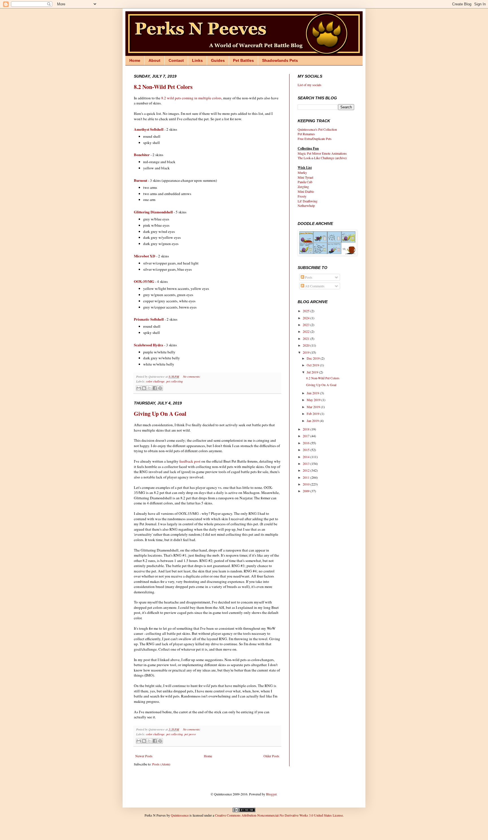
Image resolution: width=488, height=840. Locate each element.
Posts (308, 277)
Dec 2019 (314, 358)
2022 (306, 331)
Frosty (302, 196)
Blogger (271, 794)
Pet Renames (306, 134)
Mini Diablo (306, 191)
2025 (306, 311)
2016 (306, 443)
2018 (306, 429)
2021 (306, 338)
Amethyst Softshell (149, 129)
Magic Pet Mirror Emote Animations (322, 153)
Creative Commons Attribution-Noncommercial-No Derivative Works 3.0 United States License (279, 815)
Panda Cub (305, 182)
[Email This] (138, 388)
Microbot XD (144, 256)
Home (134, 60)
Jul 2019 (313, 372)
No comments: (192, 376)
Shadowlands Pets (280, 60)
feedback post (190, 461)
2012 (306, 470)
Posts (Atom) (161, 764)
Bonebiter (142, 155)
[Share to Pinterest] (160, 388)
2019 (306, 352)
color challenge (155, 381)
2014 (306, 456)
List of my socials (309, 84)
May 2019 (314, 399)
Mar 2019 (314, 406)
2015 (306, 449)
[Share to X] (149, 388)
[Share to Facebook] (155, 388)
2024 (306, 318)
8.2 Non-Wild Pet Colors (163, 87)
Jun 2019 (313, 393)
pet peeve (190, 734)
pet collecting (174, 381)
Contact (176, 60)
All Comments (314, 286)
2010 (306, 484)
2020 (306, 345)
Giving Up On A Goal (160, 414)
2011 (306, 477)
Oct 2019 (313, 365)
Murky (302, 172)
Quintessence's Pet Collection (317, 129)
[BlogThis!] (144, 388)
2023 (306, 324)
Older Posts (271, 756)
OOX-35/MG (144, 281)
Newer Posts (143, 756)
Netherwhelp (306, 205)
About (154, 60)
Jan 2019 (313, 420)
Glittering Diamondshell (153, 212)
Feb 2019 (313, 413)
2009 (306, 491)
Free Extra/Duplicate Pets (315, 138)
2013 (306, 463)
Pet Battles (243, 60)
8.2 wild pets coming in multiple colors (191, 97)
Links (197, 60)
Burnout (140, 180)
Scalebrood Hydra (148, 345)
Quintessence (180, 815)
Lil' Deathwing (307, 201)
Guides (218, 60)
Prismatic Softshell (149, 319)
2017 (306, 436)
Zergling (303, 186)
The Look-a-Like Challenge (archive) (322, 158)
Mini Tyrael (305, 177)
